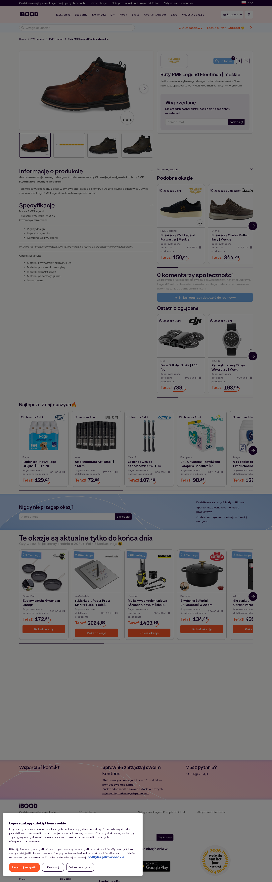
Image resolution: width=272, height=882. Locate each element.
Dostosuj (53, 867)
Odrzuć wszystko (80, 867)
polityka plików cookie (106, 857)
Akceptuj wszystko (24, 867)
